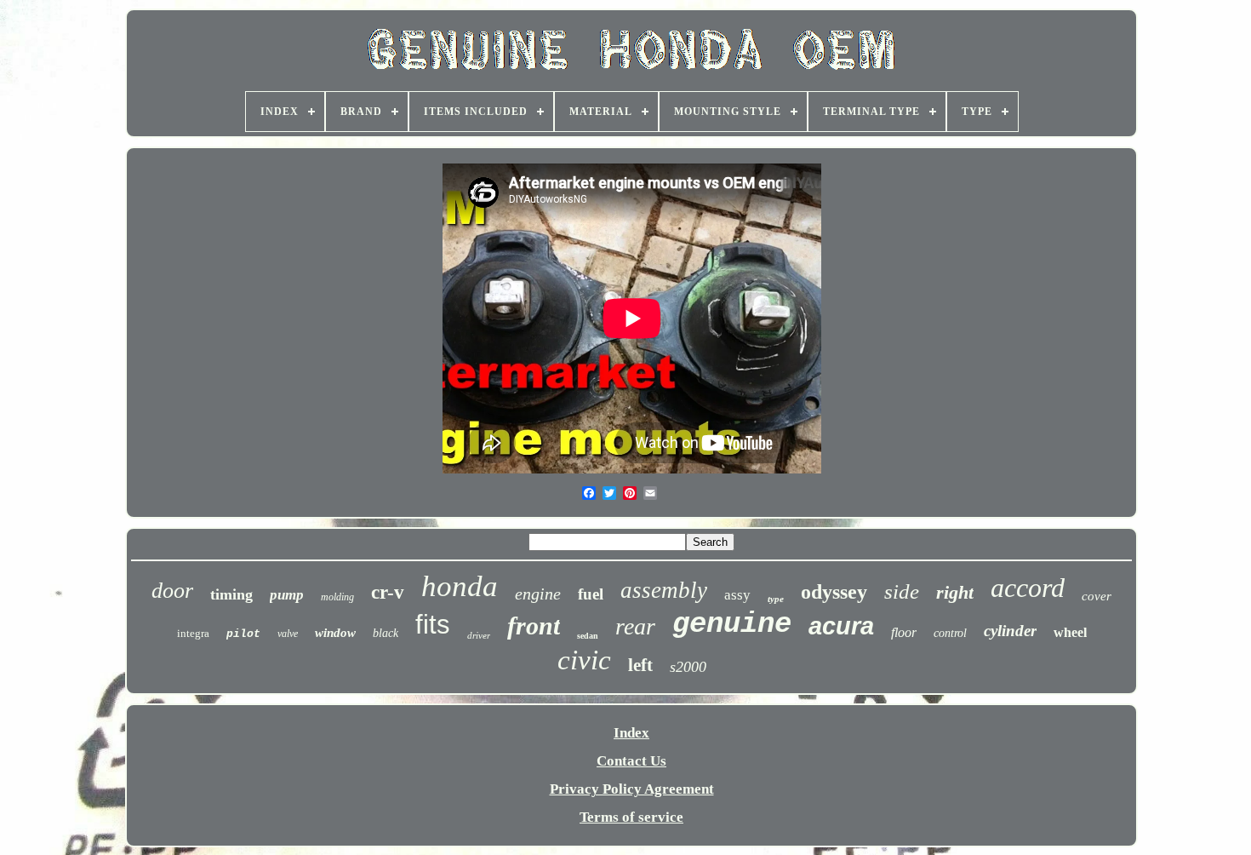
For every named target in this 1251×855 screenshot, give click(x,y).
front (533, 625)
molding (337, 597)
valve (287, 634)
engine (538, 593)
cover (1096, 596)
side (901, 591)
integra (193, 633)
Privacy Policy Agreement (632, 789)
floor (904, 632)
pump (287, 595)
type (776, 599)
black (385, 633)
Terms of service (631, 817)
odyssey (834, 592)
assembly (663, 590)
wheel (1070, 632)
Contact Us (631, 761)
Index (631, 733)
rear (635, 626)
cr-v (387, 592)
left (640, 665)
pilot (243, 634)
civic (584, 660)
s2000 (688, 666)
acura (841, 626)
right (955, 592)
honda (459, 586)
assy (737, 595)
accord (1028, 587)
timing (231, 594)
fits (432, 625)
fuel (590, 594)
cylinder (1010, 631)
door (172, 590)
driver (478, 635)
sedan (587, 635)
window (335, 633)
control (950, 633)
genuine (731, 624)
